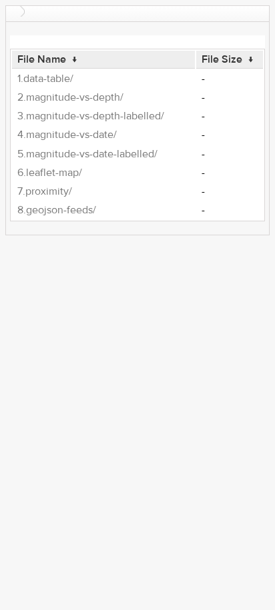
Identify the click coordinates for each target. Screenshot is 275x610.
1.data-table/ (45, 78)
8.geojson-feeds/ (56, 210)
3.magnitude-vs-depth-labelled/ (90, 116)
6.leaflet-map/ (49, 172)
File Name (41, 59)
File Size (222, 59)
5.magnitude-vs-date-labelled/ (87, 154)
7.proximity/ (44, 191)
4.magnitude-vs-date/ (67, 134)
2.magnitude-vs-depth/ (70, 97)
